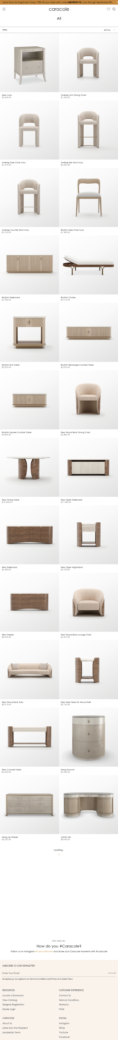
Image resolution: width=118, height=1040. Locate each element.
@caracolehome (44, 951)
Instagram (64, 1023)
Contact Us (65, 995)
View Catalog (9, 1000)
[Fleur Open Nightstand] (88, 534)
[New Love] (29, 62)
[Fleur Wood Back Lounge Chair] (88, 602)
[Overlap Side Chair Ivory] (29, 130)
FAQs (61, 1009)
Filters (4, 29)
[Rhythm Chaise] (88, 264)
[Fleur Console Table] (29, 737)
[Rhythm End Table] (29, 332)
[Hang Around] (88, 737)
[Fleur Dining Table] (29, 467)
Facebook (64, 1037)
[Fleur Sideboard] (29, 534)
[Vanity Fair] (88, 804)
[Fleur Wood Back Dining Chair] (88, 399)
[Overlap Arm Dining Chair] (88, 62)
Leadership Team (11, 1032)
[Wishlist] (108, 9)
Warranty (64, 1004)
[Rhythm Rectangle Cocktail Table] (88, 332)
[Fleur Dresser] (29, 602)
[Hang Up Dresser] (29, 804)
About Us (7, 1023)
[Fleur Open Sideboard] (88, 467)
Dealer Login (9, 1009)
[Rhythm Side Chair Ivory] (88, 197)
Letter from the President (15, 1028)
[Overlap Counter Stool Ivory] (29, 197)
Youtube (63, 1032)
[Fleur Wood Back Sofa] (29, 669)
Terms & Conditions (69, 1000)
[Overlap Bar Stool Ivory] (88, 130)
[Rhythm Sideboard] (29, 264)
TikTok (62, 1028)
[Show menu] (4, 9)
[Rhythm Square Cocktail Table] (29, 399)
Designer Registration (13, 1004)
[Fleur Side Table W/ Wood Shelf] (88, 669)
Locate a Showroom (13, 995)
